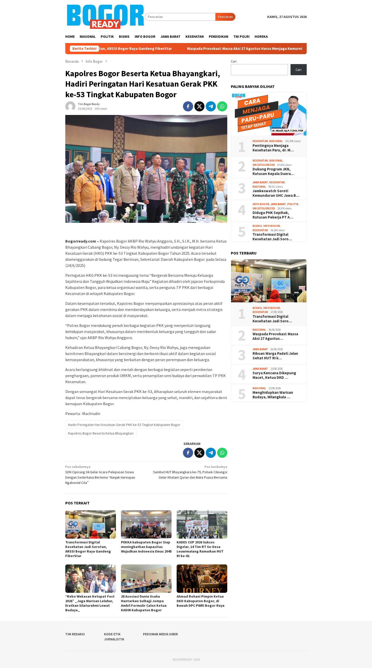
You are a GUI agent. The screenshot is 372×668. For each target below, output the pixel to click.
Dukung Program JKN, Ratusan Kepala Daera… (273, 171)
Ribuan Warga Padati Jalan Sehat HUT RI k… (275, 355)
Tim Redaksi (75, 634)
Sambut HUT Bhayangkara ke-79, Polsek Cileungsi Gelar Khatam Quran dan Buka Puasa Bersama (190, 472)
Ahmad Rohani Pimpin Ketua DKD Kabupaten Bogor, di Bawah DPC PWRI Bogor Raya (201, 601)
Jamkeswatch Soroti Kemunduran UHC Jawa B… (276, 193)
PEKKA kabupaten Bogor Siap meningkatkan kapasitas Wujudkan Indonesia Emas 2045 (146, 547)
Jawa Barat (260, 182)
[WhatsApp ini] (222, 106)
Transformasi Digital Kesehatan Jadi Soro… (272, 236)
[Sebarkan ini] (188, 106)
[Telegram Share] (211, 106)
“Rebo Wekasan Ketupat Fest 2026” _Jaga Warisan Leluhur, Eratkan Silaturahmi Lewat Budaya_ (90, 603)
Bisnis (257, 226)
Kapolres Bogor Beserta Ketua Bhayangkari (101, 433)
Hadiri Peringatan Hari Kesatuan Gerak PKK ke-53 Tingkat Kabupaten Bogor (124, 424)
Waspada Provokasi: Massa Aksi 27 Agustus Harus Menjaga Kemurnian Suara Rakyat (227, 48)
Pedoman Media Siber (160, 634)
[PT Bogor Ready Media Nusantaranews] (105, 16)
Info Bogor (261, 204)
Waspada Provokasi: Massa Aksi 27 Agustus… (275, 336)
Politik (292, 204)
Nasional (276, 141)
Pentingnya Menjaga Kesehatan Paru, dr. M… (273, 147)
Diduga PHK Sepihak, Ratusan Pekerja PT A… (273, 215)
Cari (234, 61)
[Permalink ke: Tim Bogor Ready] (70, 106)
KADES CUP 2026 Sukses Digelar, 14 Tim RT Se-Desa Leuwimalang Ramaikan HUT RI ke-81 (200, 549)
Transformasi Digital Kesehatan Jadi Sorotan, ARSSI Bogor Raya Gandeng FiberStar (88, 549)
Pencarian (225, 16)
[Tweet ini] (199, 106)
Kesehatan (260, 141)
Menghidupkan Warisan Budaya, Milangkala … (273, 394)
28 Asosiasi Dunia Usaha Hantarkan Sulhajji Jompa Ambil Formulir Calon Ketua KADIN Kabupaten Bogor (144, 603)
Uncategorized (264, 165)
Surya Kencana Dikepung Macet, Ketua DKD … (274, 375)
